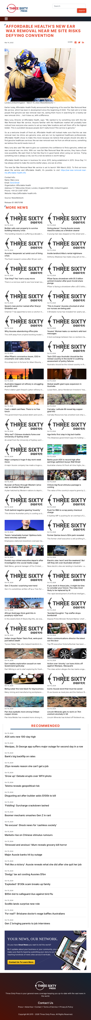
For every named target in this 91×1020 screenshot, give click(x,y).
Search (82, 10)
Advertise (29, 1007)
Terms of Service (50, 1007)
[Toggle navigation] (6, 19)
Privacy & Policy (66, 1007)
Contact (38, 1007)
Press (20, 1007)
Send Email (14, 183)
